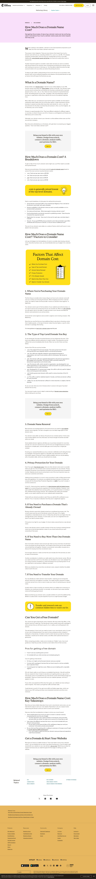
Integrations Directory (28, 838)
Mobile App (10, 849)
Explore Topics (55, 10)
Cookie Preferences (55, 873)
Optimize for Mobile (71, 779)
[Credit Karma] (47, 860)
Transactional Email (12, 838)
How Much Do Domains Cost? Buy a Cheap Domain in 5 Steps (21, 817)
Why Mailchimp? (11, 831)
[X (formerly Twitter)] (47, 866)
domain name (39, 86)
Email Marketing (11, 835)
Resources (38, 5)
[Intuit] (32, 860)
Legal (51, 873)
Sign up (48, 146)
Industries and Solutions (18, 5)
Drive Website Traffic (52, 781)
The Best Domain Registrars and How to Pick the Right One (20, 814)
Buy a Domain (37, 22)
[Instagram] (50, 866)
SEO (28, 779)
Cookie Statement (50, 877)
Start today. (63, 1)
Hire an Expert (77, 833)
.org (28, 177)
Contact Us (76, 831)
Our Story (59, 831)
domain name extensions (61, 391)
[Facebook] (44, 866)
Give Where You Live (61, 835)
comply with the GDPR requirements (38, 729)
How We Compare (11, 840)
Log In (87, 5)
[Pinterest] (60, 866)
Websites (27, 22)
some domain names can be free (40, 58)
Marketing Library (42, 10)
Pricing (45, 5)
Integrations (29, 5)
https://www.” (45, 88)
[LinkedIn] (53, 866)
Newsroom (59, 833)
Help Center (76, 835)
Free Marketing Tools (27, 833)
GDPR (55, 481)
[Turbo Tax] (39, 860)
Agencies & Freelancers (45, 831)
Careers (59, 838)
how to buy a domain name (43, 328)
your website (64, 428)
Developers (42, 833)
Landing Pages (30, 781)
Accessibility (60, 840)
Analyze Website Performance (54, 783)
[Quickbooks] (55, 860)
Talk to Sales (76, 838)
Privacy (44, 873)
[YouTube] (57, 866)
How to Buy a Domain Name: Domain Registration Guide (20, 812)
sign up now (53, 746)
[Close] (94, 876)
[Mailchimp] (64, 860)
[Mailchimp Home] (6, 5)
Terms (48, 873)
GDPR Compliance (11, 842)
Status (9, 847)
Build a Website (31, 783)
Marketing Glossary (27, 835)
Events (41, 835)
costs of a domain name (57, 169)
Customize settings (86, 876)
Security (9, 844)
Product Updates (11, 833)
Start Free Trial (79, 5)
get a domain (66, 308)
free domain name (39, 467)
